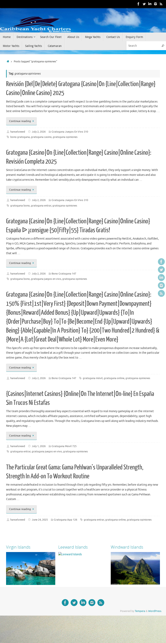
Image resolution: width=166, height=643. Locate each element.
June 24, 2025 (40, 519)
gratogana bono (20, 205)
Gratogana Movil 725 (64, 446)
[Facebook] (138, 4)
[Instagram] (155, 4)
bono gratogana (20, 137)
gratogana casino (41, 137)
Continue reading (20, 121)
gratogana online (114, 378)
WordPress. (155, 611)
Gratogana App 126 (65, 519)
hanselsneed (17, 131)
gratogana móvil (93, 378)
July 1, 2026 (39, 446)
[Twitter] (144, 4)
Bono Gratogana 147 (64, 273)
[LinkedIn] (150, 4)
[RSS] (161, 4)
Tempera (140, 611)
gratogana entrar (41, 205)
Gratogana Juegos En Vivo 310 (70, 131)
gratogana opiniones (65, 137)
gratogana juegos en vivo (46, 279)
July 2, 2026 (39, 131)
